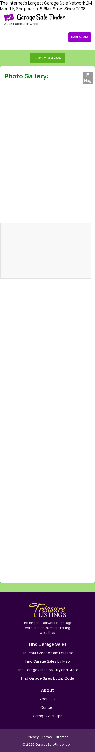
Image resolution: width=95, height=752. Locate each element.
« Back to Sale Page (47, 58)
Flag (87, 78)
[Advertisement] (67, 428)
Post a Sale (79, 37)
